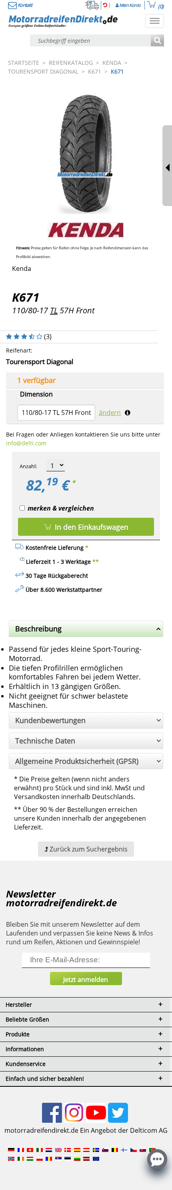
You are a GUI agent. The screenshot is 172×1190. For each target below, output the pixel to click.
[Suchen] (157, 41)
